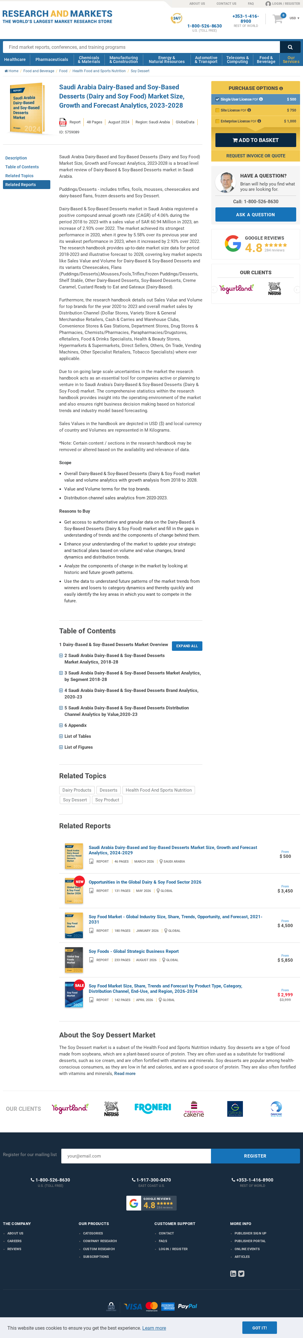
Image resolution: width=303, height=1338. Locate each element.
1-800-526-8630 (204, 26)
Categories (93, 1233)
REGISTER (255, 1156)
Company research (100, 1241)
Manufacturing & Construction (123, 59)
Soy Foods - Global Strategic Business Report (134, 951)
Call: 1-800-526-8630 (255, 201)
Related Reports (20, 184)
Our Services (291, 59)
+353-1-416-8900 (246, 19)
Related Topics (19, 175)
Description (16, 158)
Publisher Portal (250, 1241)
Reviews (14, 1249)
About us (15, 1233)
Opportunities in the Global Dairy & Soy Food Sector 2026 (145, 882)
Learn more (154, 1328)
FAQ (251, 4)
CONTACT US (226, 4)
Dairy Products (76, 790)
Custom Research (99, 1249)
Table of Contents (22, 166)
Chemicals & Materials (89, 59)
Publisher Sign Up (250, 1233)
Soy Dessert (75, 800)
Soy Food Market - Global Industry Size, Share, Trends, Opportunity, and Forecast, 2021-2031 (175, 919)
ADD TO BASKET (256, 140)
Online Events (247, 1249)
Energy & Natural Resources (167, 59)
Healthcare (15, 59)
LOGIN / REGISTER (286, 4)
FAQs (163, 1241)
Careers (14, 1241)
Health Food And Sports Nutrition (159, 790)
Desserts (108, 790)
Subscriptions (96, 1257)
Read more (125, 1073)
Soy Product (107, 800)
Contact (166, 1233)
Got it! (259, 1328)
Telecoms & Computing (237, 59)
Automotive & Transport (206, 59)
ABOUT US (197, 4)
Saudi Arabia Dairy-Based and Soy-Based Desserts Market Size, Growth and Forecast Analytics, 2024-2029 (173, 850)
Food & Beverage (266, 59)
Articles (242, 1257)
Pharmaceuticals (52, 59)
